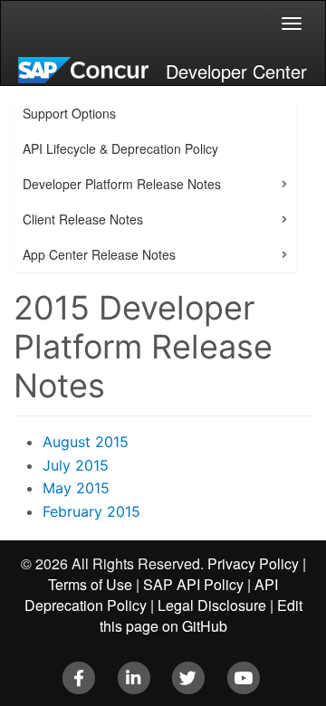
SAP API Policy (193, 584)
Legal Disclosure (212, 605)
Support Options (69, 113)
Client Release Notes (83, 219)
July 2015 (76, 465)
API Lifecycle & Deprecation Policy (120, 148)
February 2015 (91, 511)
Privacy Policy (253, 563)
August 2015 (86, 442)
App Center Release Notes (99, 254)
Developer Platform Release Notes (122, 184)
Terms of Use (90, 584)
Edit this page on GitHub (201, 615)
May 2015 (76, 488)
